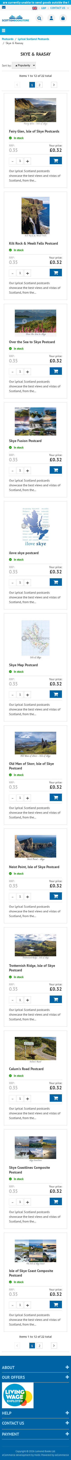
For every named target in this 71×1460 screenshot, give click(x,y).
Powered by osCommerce (55, 1455)
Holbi (37, 1455)
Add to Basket (56, 160)
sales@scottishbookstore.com (4, 7)
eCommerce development (16, 1455)
